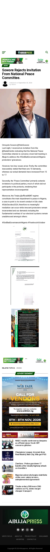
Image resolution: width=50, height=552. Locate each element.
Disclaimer (43, 536)
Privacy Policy (30, 536)
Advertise (20, 539)
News (19, 368)
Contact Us (31, 539)
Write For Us (7, 536)
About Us (18, 536)
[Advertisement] (25, 25)
